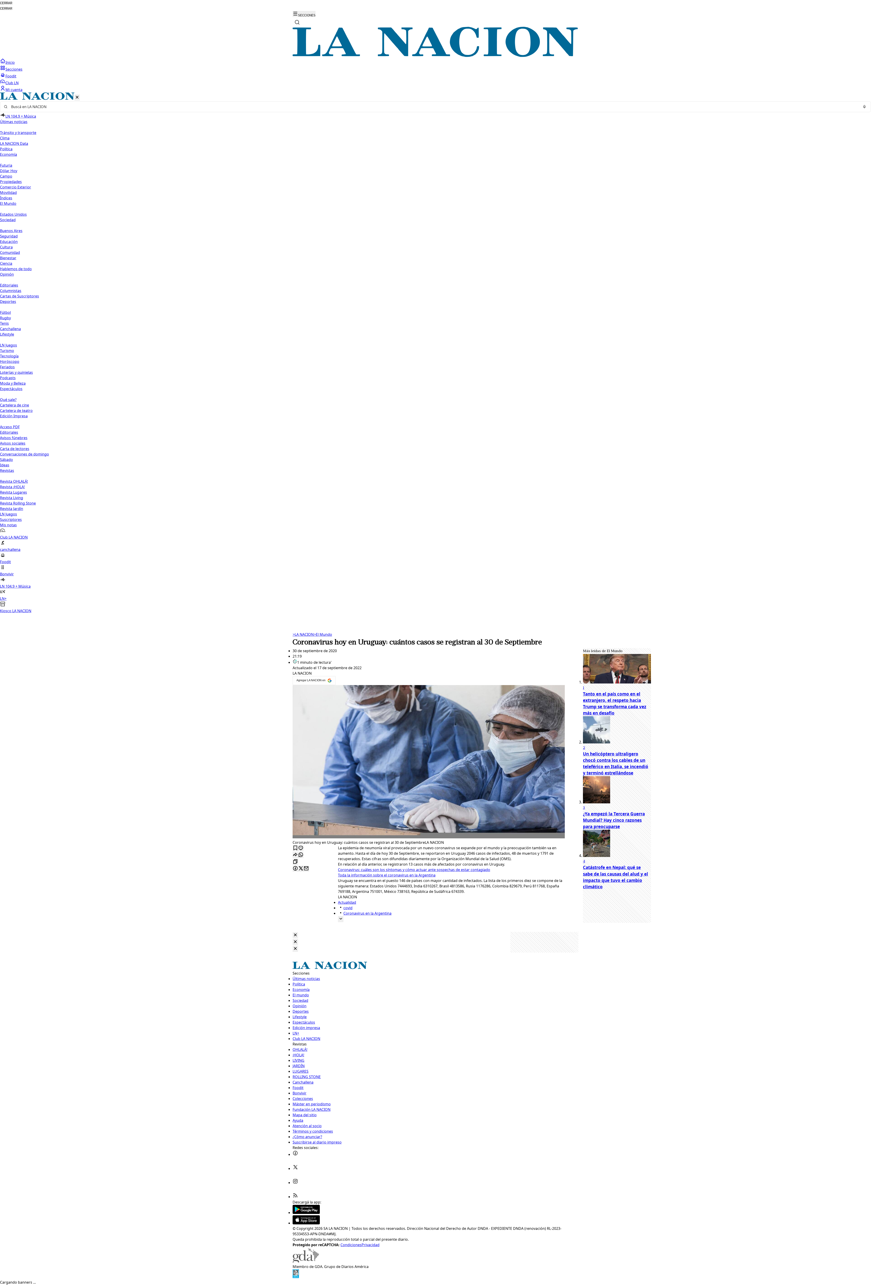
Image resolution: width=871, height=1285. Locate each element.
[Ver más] (340, 919)
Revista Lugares (13, 492)
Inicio (10, 62)
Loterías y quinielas (16, 372)
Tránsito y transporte (18, 132)
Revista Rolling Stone (18, 503)
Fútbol (5, 312)
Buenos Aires (11, 230)
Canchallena (10, 328)
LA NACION (303, 634)
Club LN (12, 82)
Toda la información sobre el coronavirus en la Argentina (387, 875)
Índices (6, 198)
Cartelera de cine (14, 405)
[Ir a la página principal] (435, 55)
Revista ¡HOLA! (12, 486)
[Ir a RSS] (295, 1196)
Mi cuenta (13, 89)
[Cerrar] (77, 97)
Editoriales (9, 285)
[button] (435, 353)
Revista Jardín (11, 508)
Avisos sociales (12, 443)
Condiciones (351, 1244)
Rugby (5, 317)
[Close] (295, 935)
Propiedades (11, 181)
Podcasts (8, 377)
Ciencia (6, 263)
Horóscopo (9, 361)
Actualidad (347, 902)
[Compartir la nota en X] (300, 869)
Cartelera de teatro (16, 410)
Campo (6, 176)
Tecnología (9, 356)
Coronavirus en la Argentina (367, 913)
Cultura (6, 247)
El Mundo (323, 634)
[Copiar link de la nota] (295, 862)
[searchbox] (433, 106)
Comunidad (10, 252)
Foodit (10, 76)
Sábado (6, 459)
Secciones (13, 69)
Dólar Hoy (8, 170)
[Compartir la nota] (295, 855)
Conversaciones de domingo (24, 454)
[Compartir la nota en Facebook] (295, 869)
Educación (9, 241)
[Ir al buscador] (297, 22)
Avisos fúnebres (13, 437)
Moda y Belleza (13, 383)
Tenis (4, 323)
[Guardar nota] (295, 848)
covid (347, 907)
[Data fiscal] (296, 1276)
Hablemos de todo (16, 268)
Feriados (7, 366)
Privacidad (370, 1244)
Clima (5, 138)
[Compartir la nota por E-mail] (306, 869)
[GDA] (306, 1261)
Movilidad (8, 192)
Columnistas (10, 290)
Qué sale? (8, 399)
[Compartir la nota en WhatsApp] (300, 855)
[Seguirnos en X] (295, 1168)
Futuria (6, 165)
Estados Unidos (13, 214)
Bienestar (8, 257)
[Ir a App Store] (306, 1223)
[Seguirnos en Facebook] (295, 1154)
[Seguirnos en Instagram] (295, 1182)
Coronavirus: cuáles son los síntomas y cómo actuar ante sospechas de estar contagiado (414, 869)
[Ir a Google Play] (306, 1212)
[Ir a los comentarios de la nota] (300, 848)
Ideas (4, 465)
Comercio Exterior (15, 187)
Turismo (7, 350)
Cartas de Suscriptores (19, 296)
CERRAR (6, 3)
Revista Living (11, 497)
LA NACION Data (14, 143)
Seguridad (9, 236)
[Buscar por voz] (864, 106)
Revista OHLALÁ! (14, 481)
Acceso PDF (10, 426)
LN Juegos (8, 345)
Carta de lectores (14, 448)
